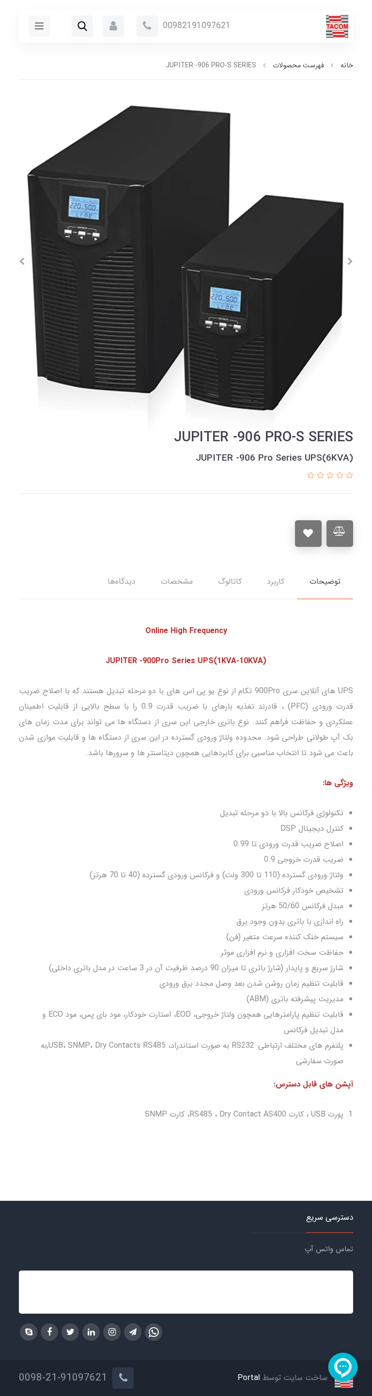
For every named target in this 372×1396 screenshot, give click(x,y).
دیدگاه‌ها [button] (122, 581)
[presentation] (350, 261)
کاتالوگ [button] (230, 581)
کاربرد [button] (275, 581)
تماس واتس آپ (329, 1249)
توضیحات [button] (325, 581)
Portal (249, 1378)
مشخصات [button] (177, 581)
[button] (113, 26)
